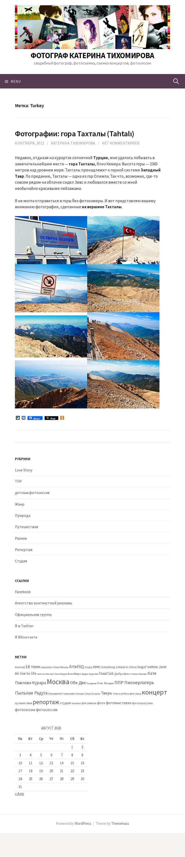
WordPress (83, 823)
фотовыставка (118, 703)
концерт (154, 692)
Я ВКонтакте (26, 637)
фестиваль (88, 703)
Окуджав (91, 683)
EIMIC (97, 667)
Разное (21, 538)
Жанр (19, 504)
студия (65, 703)
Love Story (23, 470)
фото (101, 703)
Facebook (23, 591)
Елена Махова (139, 674)
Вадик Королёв (90, 674)
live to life (28, 673)
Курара (39, 682)
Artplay (88, 667)
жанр (138, 693)
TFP (18, 481)
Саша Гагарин (92, 693)
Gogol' (142, 667)
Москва (58, 681)
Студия (21, 560)
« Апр (19, 793)
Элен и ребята (121, 693)
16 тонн (33, 666)
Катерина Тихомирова (73, 143)
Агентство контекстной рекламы (43, 603)
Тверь (106, 693)
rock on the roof (45, 674)
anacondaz (47, 667)
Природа (22, 515)
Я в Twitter (24, 625)
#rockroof (20, 667)
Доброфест (122, 674)
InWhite (152, 667)
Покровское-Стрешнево (61, 693)
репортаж (46, 702)
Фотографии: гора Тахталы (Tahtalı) (74, 133)
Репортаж (24, 549)
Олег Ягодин (105, 683)
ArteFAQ (76, 666)
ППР (119, 682)
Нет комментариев (120, 143)
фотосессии (25, 709)
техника (76, 703)
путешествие (23, 703)
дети (132, 693)
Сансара (79, 693)
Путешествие (26, 526)
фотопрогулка (142, 703)
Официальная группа (33, 614)
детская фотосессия (32, 492)
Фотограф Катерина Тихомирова (92, 55)
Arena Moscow (60, 667)
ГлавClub (106, 673)
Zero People (60, 674)
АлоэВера (74, 674)
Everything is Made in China (119, 667)
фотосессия (46, 709)
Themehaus (120, 823)
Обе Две (78, 682)
